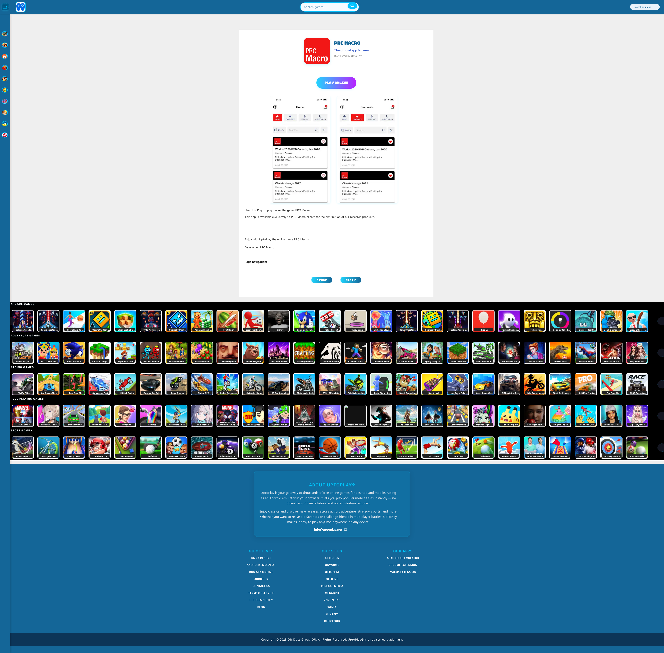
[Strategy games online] (5, 112)
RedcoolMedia (332, 586)
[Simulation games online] (5, 90)
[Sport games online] (5, 101)
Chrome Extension (403, 565)
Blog (261, 607)
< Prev (322, 279)
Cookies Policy (261, 600)
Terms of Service (261, 593)
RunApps (332, 614)
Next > (351, 279)
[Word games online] (5, 123)
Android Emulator (261, 565)
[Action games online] (5, 33)
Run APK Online (261, 572)
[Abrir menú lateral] (5, 6)
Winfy (332, 607)
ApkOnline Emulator (403, 558)
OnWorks (332, 565)
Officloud (332, 621)
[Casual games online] (5, 67)
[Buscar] (352, 6)
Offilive (332, 579)
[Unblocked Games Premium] (5, 135)
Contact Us (261, 586)
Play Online (336, 83)
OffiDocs (332, 558)
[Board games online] (5, 56)
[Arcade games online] (5, 45)
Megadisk (332, 593)
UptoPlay (332, 572)
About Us (261, 579)
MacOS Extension (403, 572)
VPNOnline (332, 600)
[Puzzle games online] (5, 78)
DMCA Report (261, 558)
